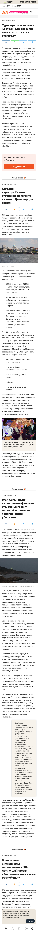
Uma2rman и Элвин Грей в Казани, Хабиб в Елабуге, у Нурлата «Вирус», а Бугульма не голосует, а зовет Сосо (19, 445)
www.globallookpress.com (27, 586)
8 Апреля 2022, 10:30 (8, 21)
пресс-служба (15, 226)
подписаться (19, 167)
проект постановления (26, 409)
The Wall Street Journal (25, 541)
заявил (5, 803)
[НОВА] (18, 12)
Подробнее (16, 917)
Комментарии (19, 178)
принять (30, 921)
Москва (14, 6)
